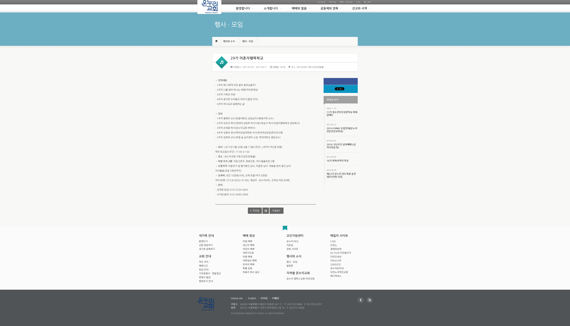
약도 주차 (203, 261)
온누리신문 (321, 2)
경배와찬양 (335, 249)
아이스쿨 (332, 2)
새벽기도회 (248, 252)
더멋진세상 (335, 256)
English (252, 298)
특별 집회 (247, 268)
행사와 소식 (229, 41)
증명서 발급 (205, 277)
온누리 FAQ (292, 241)
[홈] (216, 40)
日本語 (264, 298)
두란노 (333, 245)
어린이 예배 (248, 249)
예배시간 (203, 265)
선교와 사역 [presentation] (359, 8)
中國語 (275, 298)
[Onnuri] (209, 7)
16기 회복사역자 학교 (338, 160)
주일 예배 (247, 241)
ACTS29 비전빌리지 (340, 252)
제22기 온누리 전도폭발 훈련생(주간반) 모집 (341, 175)
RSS (370, 300)
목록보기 (265, 211)
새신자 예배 (248, 245)
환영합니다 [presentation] (243, 8)
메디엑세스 (335, 276)
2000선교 (335, 264)
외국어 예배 (248, 264)
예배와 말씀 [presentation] (299, 8)
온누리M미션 (337, 268)
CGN (358, 2)
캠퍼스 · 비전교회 (346, 2)
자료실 (289, 245)
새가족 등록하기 (207, 249)
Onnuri (208, 307)
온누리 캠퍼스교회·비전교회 (300, 278)
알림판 (289, 265)
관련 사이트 (292, 249)
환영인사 (203, 241)
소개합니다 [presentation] (271, 8)
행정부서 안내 (206, 281)
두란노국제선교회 (339, 272)
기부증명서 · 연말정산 (210, 273)
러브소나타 (335, 260)
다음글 (275, 210)
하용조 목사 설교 (251, 272)
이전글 (256, 210)
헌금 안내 (203, 269)
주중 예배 (247, 256)
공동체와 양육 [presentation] (329, 8)
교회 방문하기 (206, 245)
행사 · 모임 (247, 41)
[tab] (242, 8)
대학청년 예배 (250, 260)
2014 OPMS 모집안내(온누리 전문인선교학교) (342, 130)
